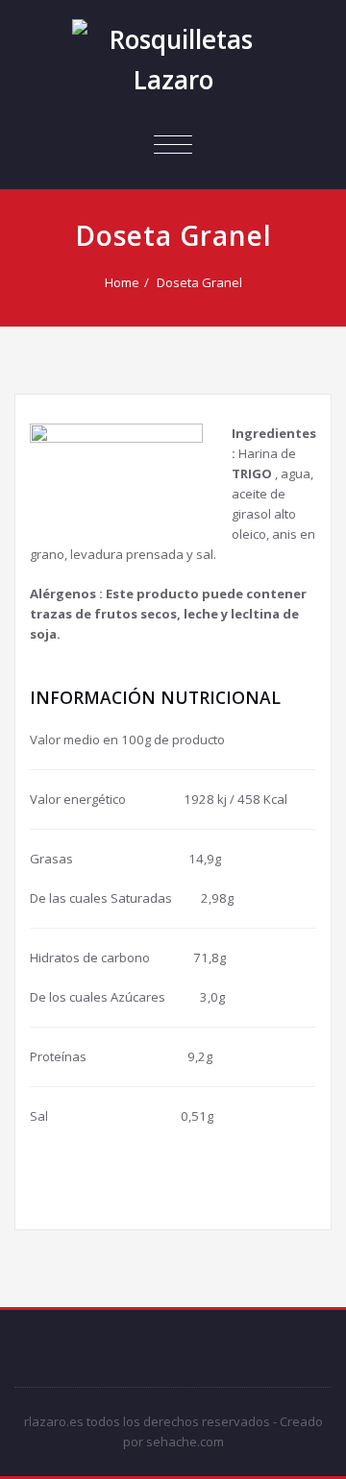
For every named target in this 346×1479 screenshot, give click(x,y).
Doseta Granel (199, 282)
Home (122, 282)
